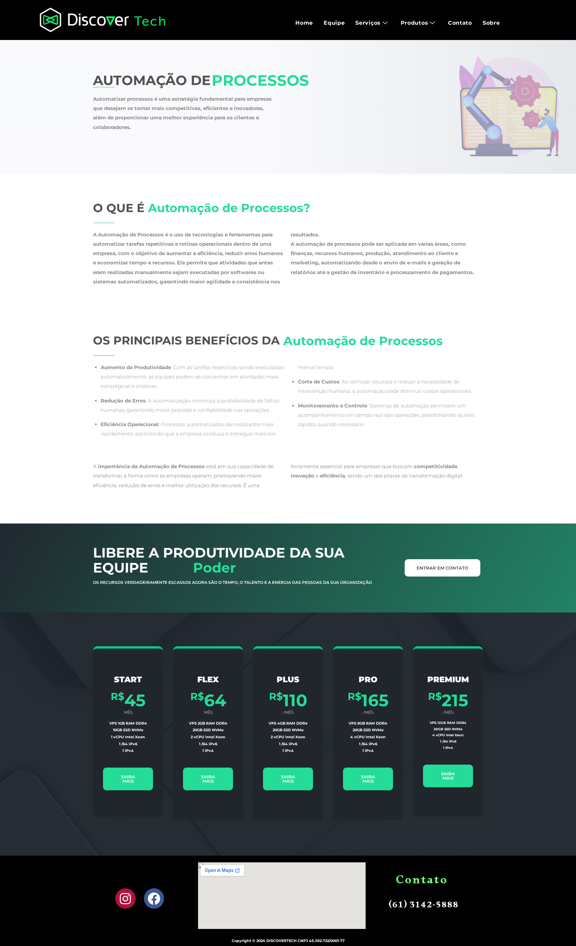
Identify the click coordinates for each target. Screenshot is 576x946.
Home (304, 23)
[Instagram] (125, 898)
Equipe (334, 23)
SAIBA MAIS (128, 779)
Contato (460, 23)
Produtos (414, 23)
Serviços (368, 23)
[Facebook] (154, 898)
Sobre (491, 23)
